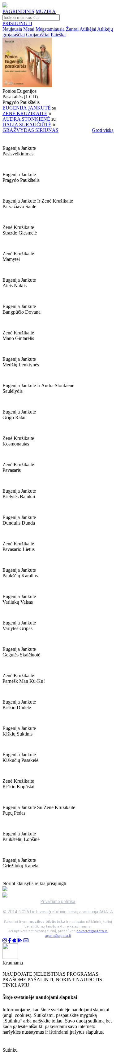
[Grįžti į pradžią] (4, 5)
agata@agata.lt (58, 935)
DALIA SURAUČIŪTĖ (26, 124)
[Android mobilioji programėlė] (19, 940)
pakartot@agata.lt (91, 930)
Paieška (58, 34)
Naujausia (12, 29)
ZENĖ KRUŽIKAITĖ (24, 113)
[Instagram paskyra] (4, 940)
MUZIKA (46, 11)
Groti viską (103, 130)
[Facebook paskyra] (9, 940)
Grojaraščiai (37, 34)
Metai (28, 29)
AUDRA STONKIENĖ (26, 119)
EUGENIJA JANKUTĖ (26, 107)
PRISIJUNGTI (17, 23)
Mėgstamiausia (50, 29)
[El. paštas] (26, 940)
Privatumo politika (58, 901)
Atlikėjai (87, 29)
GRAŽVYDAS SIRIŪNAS (30, 130)
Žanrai (72, 29)
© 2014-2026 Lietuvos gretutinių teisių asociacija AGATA (58, 912)
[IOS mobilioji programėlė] (14, 940)
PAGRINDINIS (18, 11)
